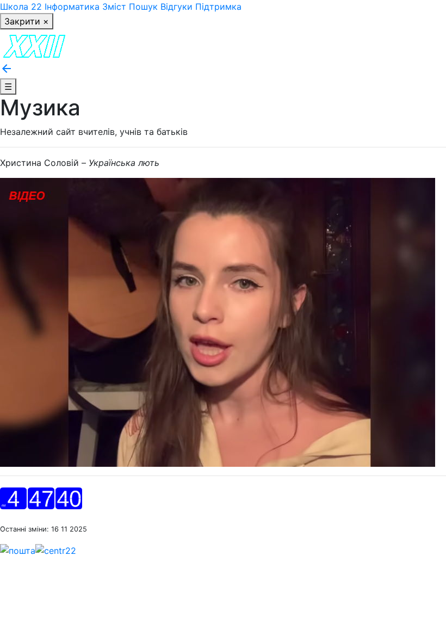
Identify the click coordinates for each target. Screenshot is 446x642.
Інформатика (72, 6)
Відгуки (176, 6)
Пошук (143, 6)
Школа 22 (21, 6)
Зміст (114, 6)
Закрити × (26, 21)
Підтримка (218, 6)
